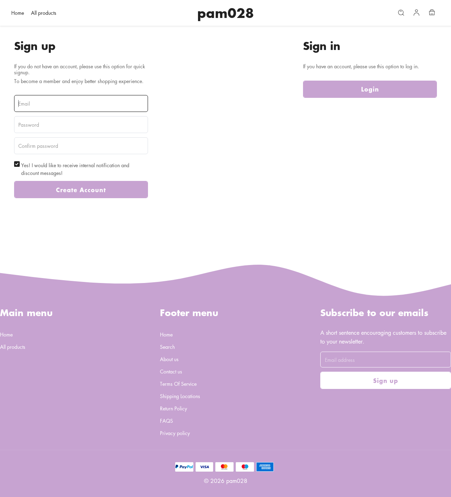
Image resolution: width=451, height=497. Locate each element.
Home (17, 12)
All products (43, 12)
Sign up (385, 380)
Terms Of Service (178, 383)
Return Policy (173, 408)
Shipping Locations (180, 396)
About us (169, 359)
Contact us (171, 371)
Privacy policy (175, 432)
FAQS (166, 420)
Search (167, 346)
